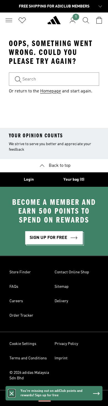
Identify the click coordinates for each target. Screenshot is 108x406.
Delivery (61, 301)
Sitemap (62, 287)
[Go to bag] (99, 20)
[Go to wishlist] (22, 20)
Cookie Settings (22, 344)
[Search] (85, 20)
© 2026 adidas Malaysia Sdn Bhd (29, 375)
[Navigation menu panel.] (9, 20)
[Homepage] (54, 22)
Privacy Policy (66, 344)
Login (29, 179)
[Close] (11, 393)
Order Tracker (21, 315)
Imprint (61, 358)
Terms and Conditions (28, 358)
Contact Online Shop (72, 272)
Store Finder (20, 272)
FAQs (13, 287)
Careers (16, 301)
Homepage (50, 91)
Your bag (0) (73, 179)
